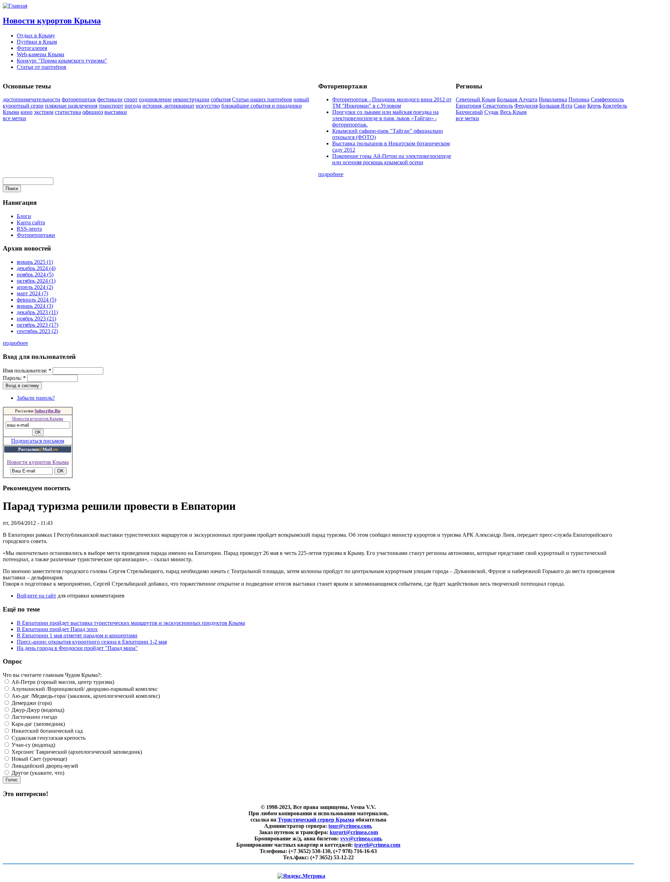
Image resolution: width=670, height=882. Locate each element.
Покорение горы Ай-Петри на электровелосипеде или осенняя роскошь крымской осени (391, 159)
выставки (115, 112)
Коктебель (615, 106)
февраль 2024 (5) (36, 300)
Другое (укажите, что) (37, 773)
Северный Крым (476, 99)
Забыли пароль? (36, 398)
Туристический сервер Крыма (316, 820)
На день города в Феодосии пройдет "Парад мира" (77, 648)
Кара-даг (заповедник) (37, 724)
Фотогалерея (32, 48)
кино (26, 112)
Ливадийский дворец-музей (44, 766)
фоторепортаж (79, 99)
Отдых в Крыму (36, 35)
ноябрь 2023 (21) (36, 318)
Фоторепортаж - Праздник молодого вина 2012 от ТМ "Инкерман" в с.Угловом (392, 102)
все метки (14, 118)
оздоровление (155, 99)
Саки (580, 106)
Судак (491, 112)
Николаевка (553, 99)
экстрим (43, 112)
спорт (130, 99)
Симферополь (607, 99)
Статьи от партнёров (41, 67)
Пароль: (14, 378)
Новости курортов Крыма (52, 20)
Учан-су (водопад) (32, 745)
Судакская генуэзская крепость (47, 738)
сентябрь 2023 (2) (37, 331)
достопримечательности (31, 99)
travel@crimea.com (377, 845)
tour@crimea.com (349, 826)
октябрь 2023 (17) (37, 325)
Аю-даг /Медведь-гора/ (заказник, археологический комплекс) (85, 696)
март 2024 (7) (32, 293)
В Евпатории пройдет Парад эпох (57, 629)
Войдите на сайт (36, 596)
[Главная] (15, 6)
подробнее (330, 174)
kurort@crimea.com (354, 832)
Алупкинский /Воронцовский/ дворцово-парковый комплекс (84, 689)
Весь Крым (513, 112)
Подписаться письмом (37, 441)
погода (133, 106)
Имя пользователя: (27, 371)
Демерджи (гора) (31, 703)
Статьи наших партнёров (262, 99)
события (221, 99)
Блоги (24, 216)
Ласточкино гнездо (33, 717)
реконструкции (191, 99)
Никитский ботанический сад (46, 731)
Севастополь (498, 106)
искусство (208, 106)
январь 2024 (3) (35, 306)
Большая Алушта (517, 99)
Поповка (578, 99)
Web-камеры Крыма (40, 54)
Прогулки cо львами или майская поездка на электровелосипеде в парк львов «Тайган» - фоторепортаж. (385, 118)
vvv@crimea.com (360, 838)
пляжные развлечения (71, 106)
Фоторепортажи (36, 235)
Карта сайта (31, 222)
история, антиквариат (168, 106)
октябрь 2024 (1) (36, 281)
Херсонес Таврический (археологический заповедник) (76, 752)
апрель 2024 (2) (35, 287)
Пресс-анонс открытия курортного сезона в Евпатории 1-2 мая (92, 642)
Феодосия (526, 106)
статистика (68, 112)
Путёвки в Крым (37, 42)
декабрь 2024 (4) (36, 268)
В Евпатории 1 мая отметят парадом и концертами (77, 635)
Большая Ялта (555, 106)
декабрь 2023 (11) (37, 312)
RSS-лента (29, 229)
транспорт (111, 106)
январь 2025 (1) (35, 262)
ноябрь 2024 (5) (35, 274)
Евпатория (468, 106)
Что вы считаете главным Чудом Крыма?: (52, 675)
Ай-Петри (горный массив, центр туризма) (62, 682)
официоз (92, 112)
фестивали (109, 99)
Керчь (594, 106)
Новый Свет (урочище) (38, 759)
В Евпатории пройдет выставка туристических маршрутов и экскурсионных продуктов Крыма (131, 623)
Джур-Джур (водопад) (37, 710)
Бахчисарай (469, 112)
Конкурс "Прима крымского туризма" (62, 61)
